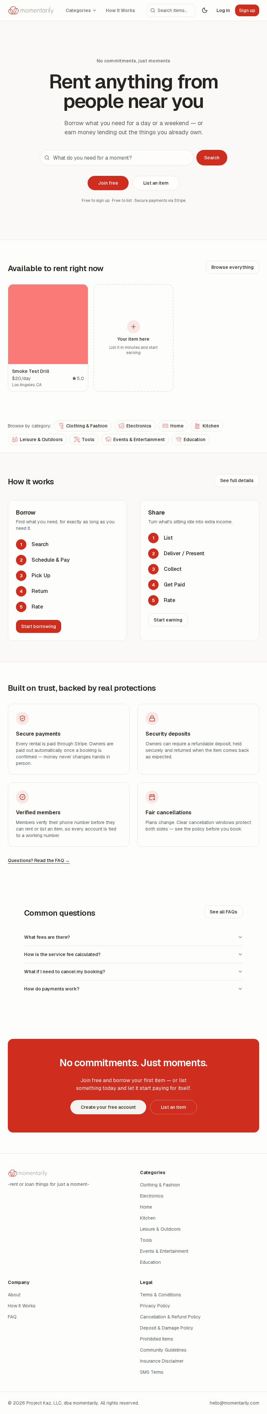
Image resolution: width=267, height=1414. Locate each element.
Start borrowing (38, 626)
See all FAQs (223, 912)
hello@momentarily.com (234, 1403)
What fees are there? (47, 937)
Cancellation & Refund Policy (170, 1317)
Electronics (138, 426)
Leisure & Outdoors (41, 439)
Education (194, 439)
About (14, 1295)
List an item (156, 183)
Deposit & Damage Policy (166, 1328)
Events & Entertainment (139, 439)
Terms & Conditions (160, 1295)
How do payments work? (51, 989)
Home (177, 426)
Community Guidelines (163, 1350)
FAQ (12, 1317)
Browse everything (232, 267)
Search (211, 158)
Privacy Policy (155, 1306)
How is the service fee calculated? (62, 954)
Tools (88, 439)
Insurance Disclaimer (162, 1361)
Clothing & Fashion (86, 426)
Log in (223, 10)
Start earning (168, 620)
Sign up (247, 10)
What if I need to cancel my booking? (64, 972)
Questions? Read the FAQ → (39, 860)
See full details (237, 480)
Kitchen (211, 426)
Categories (78, 10)
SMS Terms (151, 1372)
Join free (108, 183)
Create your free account (108, 1107)
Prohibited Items (156, 1339)
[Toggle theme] (204, 10)
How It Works (120, 10)
